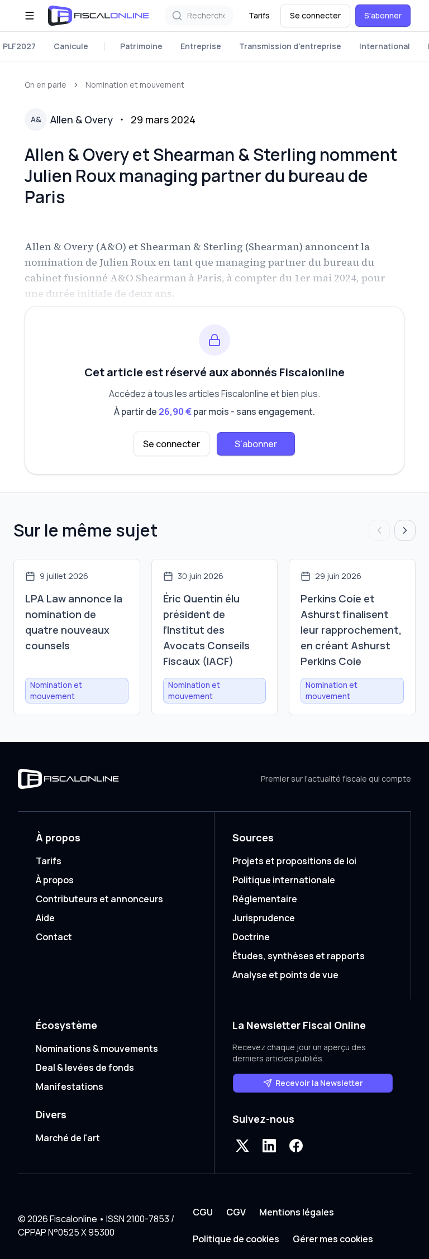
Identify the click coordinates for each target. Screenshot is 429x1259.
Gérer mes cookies (333, 1239)
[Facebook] (296, 1146)
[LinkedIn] (269, 1146)
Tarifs (259, 15)
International (384, 46)
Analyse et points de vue (285, 975)
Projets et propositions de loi (294, 861)
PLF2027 (19, 46)
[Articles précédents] (379, 530)
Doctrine (251, 937)
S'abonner (383, 15)
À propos (55, 880)
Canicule (71, 46)
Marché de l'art (68, 1138)
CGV (236, 1212)
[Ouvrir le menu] (29, 16)
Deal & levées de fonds (85, 1067)
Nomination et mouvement (134, 84)
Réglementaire (264, 899)
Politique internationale (283, 880)
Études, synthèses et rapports (298, 956)
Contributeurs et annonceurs (99, 899)
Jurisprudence (263, 918)
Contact (54, 937)
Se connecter (315, 15)
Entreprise (200, 46)
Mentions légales (296, 1212)
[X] (242, 1146)
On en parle (45, 84)
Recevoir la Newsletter (319, 1083)
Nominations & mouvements (97, 1048)
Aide (45, 918)
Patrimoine (141, 46)
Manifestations (69, 1086)
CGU (203, 1212)
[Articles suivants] (405, 530)
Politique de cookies (236, 1239)
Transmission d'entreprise (290, 46)
